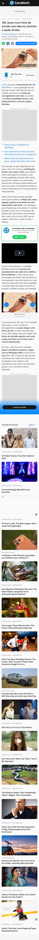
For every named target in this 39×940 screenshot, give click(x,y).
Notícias (10, 19)
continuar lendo (19, 407)
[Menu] (3, 3)
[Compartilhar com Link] (12, 43)
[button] (19, 302)
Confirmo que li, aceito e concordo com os (20, 45)
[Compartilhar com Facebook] (8, 43)
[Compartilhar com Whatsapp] (3, 43)
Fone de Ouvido (27, 19)
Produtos (17, 19)
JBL (5, 84)
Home (3, 19)
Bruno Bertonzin (11, 34)
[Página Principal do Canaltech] (19, 4)
